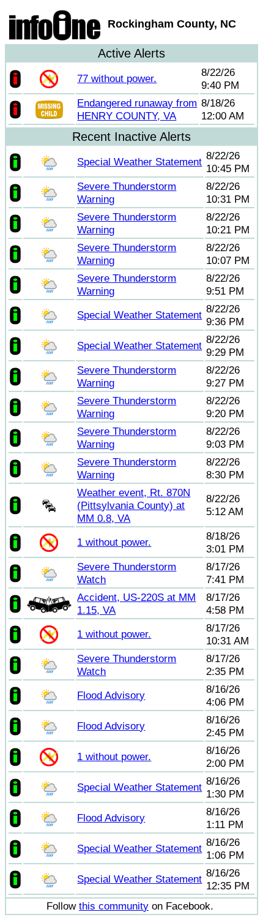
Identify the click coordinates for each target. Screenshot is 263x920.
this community (114, 906)
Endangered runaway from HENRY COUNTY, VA (137, 109)
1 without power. (114, 542)
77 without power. (117, 78)
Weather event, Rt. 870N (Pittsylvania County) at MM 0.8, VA (133, 505)
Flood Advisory (111, 695)
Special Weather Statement (139, 162)
